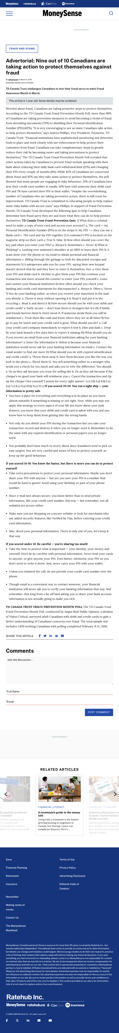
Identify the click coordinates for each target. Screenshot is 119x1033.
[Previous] (6, 794)
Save (9, 859)
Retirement (12, 875)
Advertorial (13, 80)
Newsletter (12, 896)
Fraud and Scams (22, 48)
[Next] (112, 794)
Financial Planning (16, 867)
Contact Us (12, 917)
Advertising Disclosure (72, 875)
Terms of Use (67, 859)
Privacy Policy (68, 867)
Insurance (11, 884)
